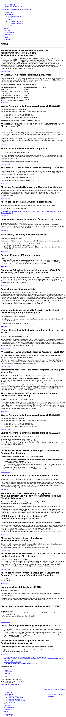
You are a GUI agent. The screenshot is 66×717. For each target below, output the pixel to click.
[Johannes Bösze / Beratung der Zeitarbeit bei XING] (54, 689)
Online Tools (8, 14)
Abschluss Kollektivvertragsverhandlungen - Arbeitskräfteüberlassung (25, 657)
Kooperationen (9, 32)
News (6, 29)
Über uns (7, 30)
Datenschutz (8, 671)
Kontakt (6, 38)
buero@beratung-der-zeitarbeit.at (14, 6)
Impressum (7, 673)
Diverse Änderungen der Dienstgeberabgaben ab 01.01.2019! (23, 663)
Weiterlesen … (5, 71)
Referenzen (12, 27)
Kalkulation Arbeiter (14, 16)
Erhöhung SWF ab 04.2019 (12, 662)
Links (6, 36)
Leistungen (8, 12)
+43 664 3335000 (9, 5)
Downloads (8, 34)
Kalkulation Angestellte (15, 21)
